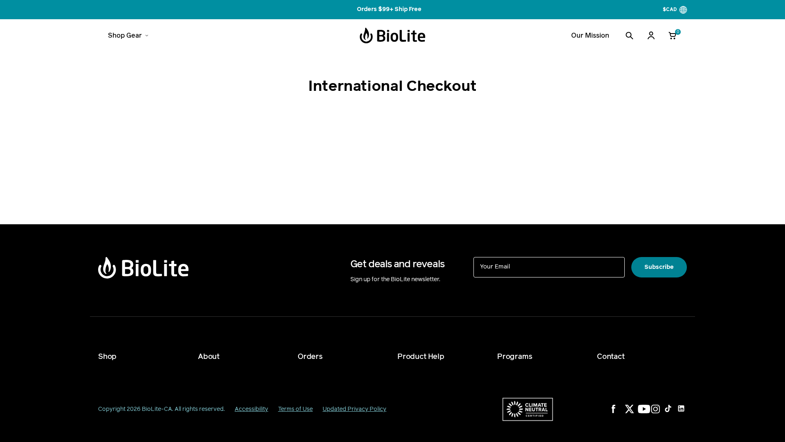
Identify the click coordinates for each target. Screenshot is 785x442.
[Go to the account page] (651, 35)
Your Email (495, 266)
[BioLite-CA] (392, 35)
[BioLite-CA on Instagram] (661, 414)
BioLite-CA (157, 409)
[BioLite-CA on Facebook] (621, 414)
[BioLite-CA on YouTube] (647, 414)
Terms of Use (295, 409)
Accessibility (251, 409)
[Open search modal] (629, 35)
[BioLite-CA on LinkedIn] (687, 414)
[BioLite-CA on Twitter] (634, 414)
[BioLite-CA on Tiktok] (674, 414)
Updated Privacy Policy (354, 409)
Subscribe (659, 267)
